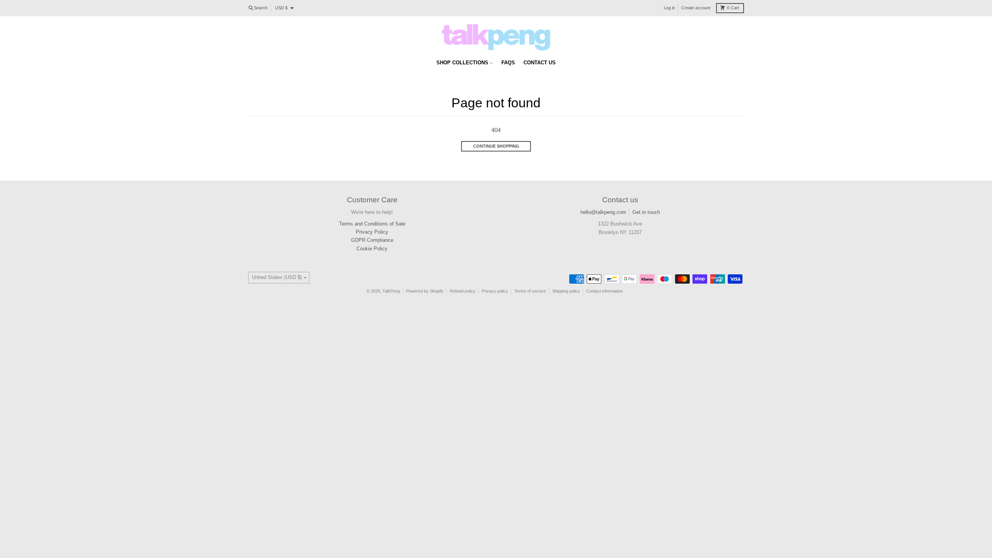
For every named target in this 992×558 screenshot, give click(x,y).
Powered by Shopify (425, 291)
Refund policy (462, 291)
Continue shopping (496, 146)
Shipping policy (566, 291)
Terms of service (530, 291)
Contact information (604, 291)
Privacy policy (495, 291)
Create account (695, 7)
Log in (669, 7)
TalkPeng (391, 291)
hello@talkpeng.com (603, 212)
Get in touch (646, 212)
